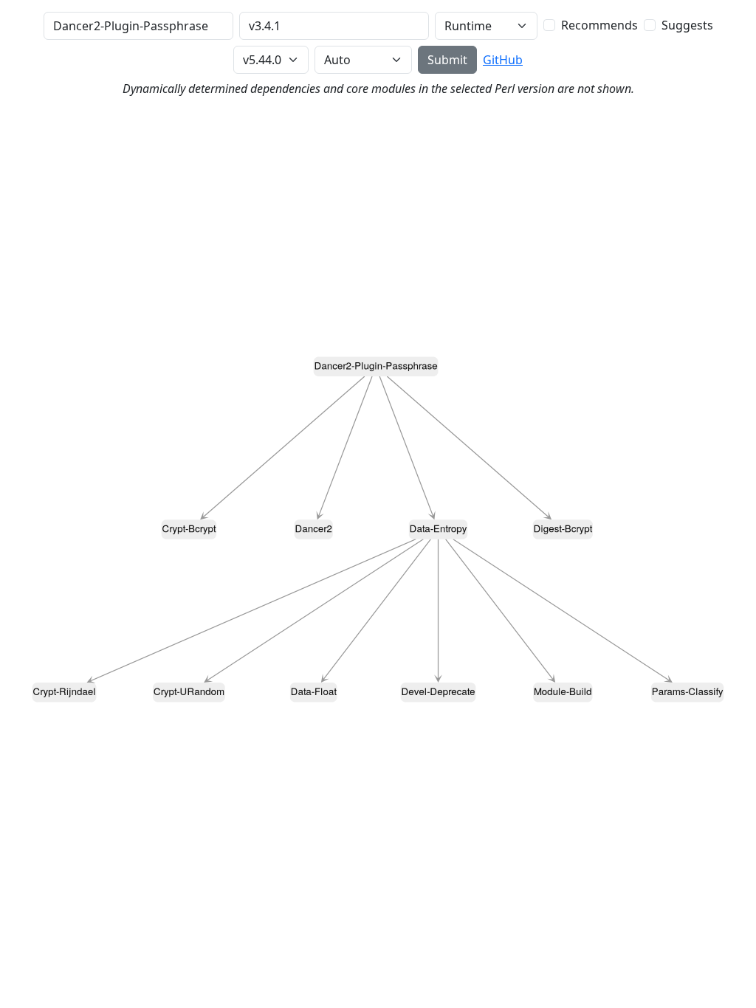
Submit (447, 60)
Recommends (599, 25)
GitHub (503, 60)
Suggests (687, 25)
